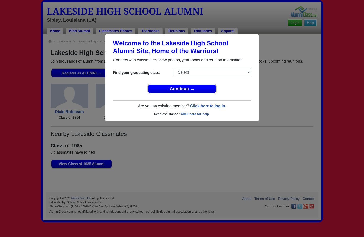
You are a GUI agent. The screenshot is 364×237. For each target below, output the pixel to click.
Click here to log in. (208, 106)
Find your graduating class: (136, 72)
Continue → (182, 88)
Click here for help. (195, 114)
